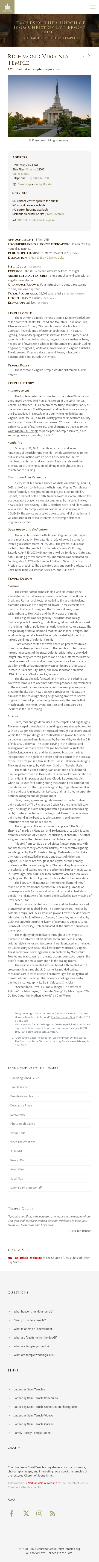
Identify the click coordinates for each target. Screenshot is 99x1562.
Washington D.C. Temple (23, 431)
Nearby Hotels (42, 184)
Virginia (31, 169)
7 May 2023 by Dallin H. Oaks (46, 258)
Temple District (19, 1087)
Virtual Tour (17, 1133)
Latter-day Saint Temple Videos (33, 1415)
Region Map (17, 1160)
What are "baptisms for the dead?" (35, 1337)
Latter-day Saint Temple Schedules (36, 1398)
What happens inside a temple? (33, 1311)
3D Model (16, 1151)
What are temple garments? (31, 1346)
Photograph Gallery (22, 1124)
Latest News (17, 1114)
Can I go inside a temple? (30, 1320)
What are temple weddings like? (34, 1355)
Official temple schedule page (36, 220)
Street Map (24, 184)
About (11, 1499)
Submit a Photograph (24, 1188)
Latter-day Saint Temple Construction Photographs (46, 1406)
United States (20, 174)
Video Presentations (22, 1142)
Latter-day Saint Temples (29, 1389)
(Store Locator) (54, 214)
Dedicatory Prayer (21, 1105)
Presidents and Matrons (24, 1096)
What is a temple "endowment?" (34, 1329)
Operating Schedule (22, 1078)
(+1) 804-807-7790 (38, 178)
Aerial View (17, 1169)
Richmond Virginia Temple (33, 1068)
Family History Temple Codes (32, 1433)
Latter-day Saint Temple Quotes (34, 1424)
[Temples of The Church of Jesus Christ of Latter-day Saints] (7, 7)
